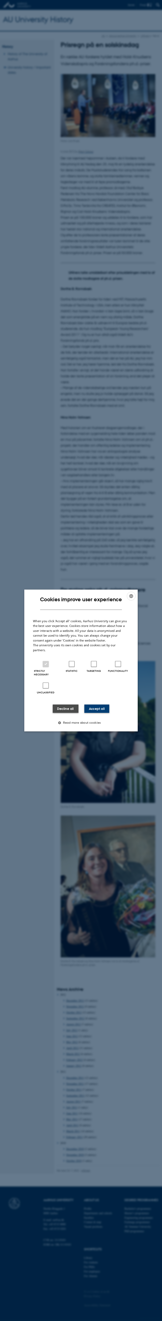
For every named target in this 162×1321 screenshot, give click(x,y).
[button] (81, 722)
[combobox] (131, 596)
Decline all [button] (65, 709)
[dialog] (81, 660)
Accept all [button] (97, 709)
